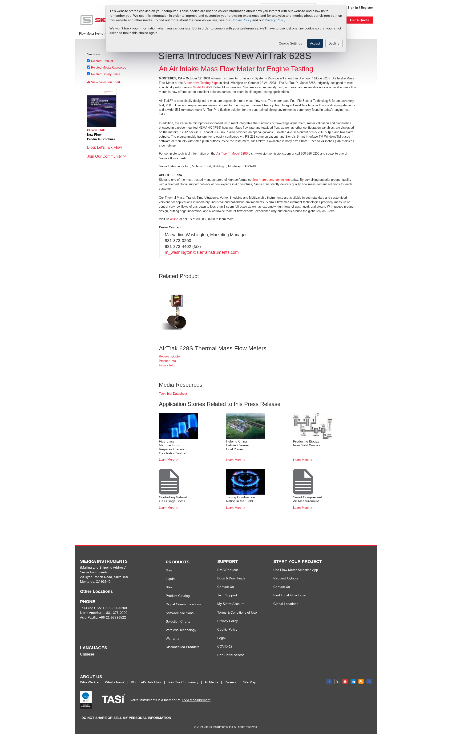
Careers (231, 682)
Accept (315, 43)
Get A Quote (359, 20)
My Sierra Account (230, 604)
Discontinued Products (182, 647)
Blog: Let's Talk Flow (105, 147)
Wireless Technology (181, 630)
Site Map (249, 682)
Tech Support (227, 595)
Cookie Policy (241, 20)
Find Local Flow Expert (290, 595)
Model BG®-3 (202, 87)
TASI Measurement (196, 700)
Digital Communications (183, 604)
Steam (170, 587)
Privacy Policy (275, 20)
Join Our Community (105, 156)
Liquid (170, 579)
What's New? (115, 682)
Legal (221, 638)
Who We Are (89, 682)
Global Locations (285, 604)
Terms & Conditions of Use (237, 612)
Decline (333, 43)
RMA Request (227, 570)
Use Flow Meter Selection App (295, 570)
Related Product (102, 61)
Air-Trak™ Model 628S (232, 153)
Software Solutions (180, 613)
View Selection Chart (105, 82)
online (174, 219)
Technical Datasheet (173, 393)
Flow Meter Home (91, 33)
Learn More (167, 459)
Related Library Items (105, 74)
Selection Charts (178, 621)
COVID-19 (225, 646)
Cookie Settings (290, 43)
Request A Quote (286, 578)
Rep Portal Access (230, 655)
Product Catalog (178, 596)
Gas (169, 570)
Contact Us (225, 587)
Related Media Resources (108, 67)
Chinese (87, 654)
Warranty (172, 638)
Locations (103, 591)
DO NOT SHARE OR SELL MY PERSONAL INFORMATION (126, 718)
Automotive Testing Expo (201, 83)
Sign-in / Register (360, 7)
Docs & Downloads (231, 578)
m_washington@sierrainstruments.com (202, 252)
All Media (211, 682)
